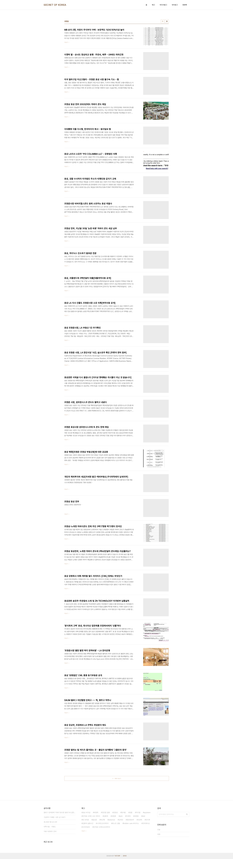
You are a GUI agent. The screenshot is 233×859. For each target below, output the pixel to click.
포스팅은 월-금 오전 (50, 822)
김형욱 (106, 816)
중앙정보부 (130, 820)
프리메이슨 (146, 823)
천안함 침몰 (106, 812)
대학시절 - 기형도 (50, 827)
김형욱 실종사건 (88, 823)
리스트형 (167, 21)
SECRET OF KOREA (55, 4)
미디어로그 (163, 5)
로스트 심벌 (116, 823)
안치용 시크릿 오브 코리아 (91, 816)
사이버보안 (86, 827)
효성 (143, 816)
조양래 (140, 820)
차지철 (138, 812)
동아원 (123, 812)
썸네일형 (162, 21)
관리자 (125, 856)
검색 (187, 814)
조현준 (114, 816)
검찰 (130, 812)
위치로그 (175, 5)
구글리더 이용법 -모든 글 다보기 (54, 817)
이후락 (128, 816)
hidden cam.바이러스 (131, 823)
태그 (153, 5)
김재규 (121, 820)
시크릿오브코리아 (102, 823)
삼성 (121, 816)
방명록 (185, 5)
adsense (111, 820)
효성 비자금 (86, 812)
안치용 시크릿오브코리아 (101, 827)
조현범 (136, 816)
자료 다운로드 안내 (50, 831)
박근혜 (102, 820)
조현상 (115, 812)
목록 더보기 (118, 778)
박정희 (96, 812)
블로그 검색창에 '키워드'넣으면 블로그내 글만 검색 (60, 812)
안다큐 (148, 820)
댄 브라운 (86, 820)
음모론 (94, 820)
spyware (147, 812)
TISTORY (117, 856)
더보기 (83, 831)
